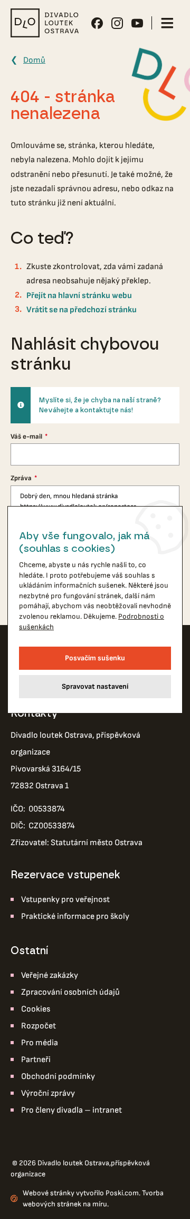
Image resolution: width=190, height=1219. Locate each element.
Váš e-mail (27, 436)
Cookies (35, 1009)
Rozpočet (38, 1026)
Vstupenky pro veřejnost (65, 900)
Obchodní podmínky (58, 1077)
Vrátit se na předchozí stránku (81, 310)
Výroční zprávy (48, 1093)
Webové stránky (48, 1192)
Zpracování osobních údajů (70, 992)
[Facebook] (97, 23)
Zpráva (22, 478)
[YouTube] (137, 23)
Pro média (39, 1043)
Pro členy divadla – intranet (71, 1110)
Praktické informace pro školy (75, 916)
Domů (34, 60)
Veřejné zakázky (49, 975)
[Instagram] (117, 23)
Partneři (36, 1060)
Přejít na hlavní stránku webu (79, 296)
